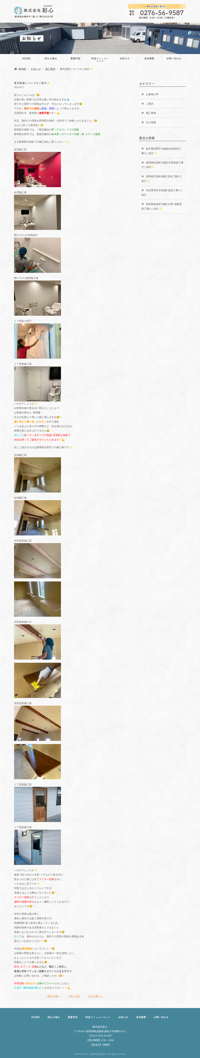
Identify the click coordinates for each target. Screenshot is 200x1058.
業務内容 (75, 58)
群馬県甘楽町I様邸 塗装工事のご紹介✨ (161, 178)
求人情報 (151, 122)
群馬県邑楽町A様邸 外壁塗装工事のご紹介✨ (162, 165)
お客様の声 (152, 94)
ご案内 (149, 103)
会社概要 (149, 58)
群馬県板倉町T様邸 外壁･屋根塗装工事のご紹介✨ (161, 206)
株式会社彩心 (100, 1026)
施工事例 (50, 69)
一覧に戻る (74, 996)
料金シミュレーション (100, 59)
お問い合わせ (173, 58)
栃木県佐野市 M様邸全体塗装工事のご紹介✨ (161, 151)
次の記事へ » (95, 996)
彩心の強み (51, 58)
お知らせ (125, 58)
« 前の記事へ (53, 996)
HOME (26, 58)
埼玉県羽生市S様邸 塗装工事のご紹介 (162, 192)
